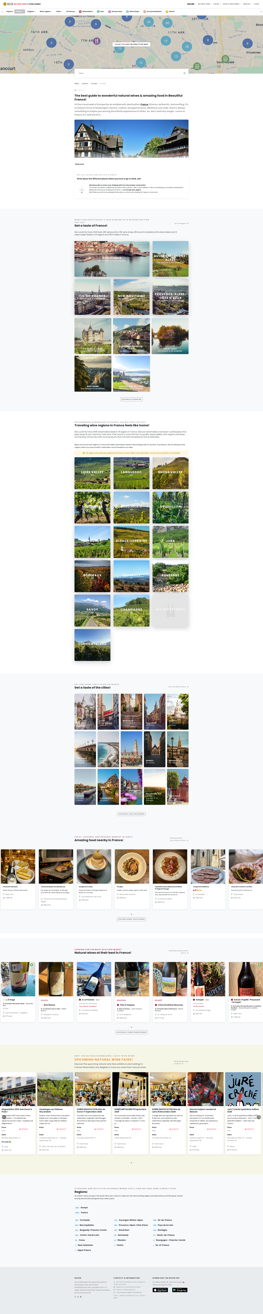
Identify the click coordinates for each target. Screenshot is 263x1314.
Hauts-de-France (163, 1235)
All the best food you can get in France (178, 839)
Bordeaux (82, 758)
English (246, 4)
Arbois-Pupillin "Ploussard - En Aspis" (169, 1000)
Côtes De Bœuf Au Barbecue (91, 887)
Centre (118, 1245)
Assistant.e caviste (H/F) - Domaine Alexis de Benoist (199, 1110)
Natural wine (204, 4)
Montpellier (175, 760)
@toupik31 (82, 1000)
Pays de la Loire (93, 349)
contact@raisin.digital (132, 190)
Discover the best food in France (131, 919)
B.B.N (197, 1009)
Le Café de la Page (126, 1010)
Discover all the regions (131, 399)
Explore (190, 4)
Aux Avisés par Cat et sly (129, 896)
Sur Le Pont (9, 896)
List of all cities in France (177, 687)
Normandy (121, 1235)
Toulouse (151, 723)
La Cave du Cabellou (13, 1010)
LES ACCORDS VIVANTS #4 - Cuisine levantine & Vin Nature (238, 1110)
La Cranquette (49, 1014)
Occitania (82, 1220)
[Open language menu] (251, 4)
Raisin (76, 83)
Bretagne (93, 386)
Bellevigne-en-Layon (154, 795)
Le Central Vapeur (203, 899)
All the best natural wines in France (179, 952)
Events (172, 11)
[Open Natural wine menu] (211, 4)
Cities (58, 11)
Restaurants (117, 11)
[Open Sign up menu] (241, 4)
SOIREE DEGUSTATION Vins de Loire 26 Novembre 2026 (87, 1110)
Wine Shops (134, 11)
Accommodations (154, 11)
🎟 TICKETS (19, 1129)
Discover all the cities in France (131, 814)
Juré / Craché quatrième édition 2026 (164, 1110)
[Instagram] (75, 1297)
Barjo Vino (47, 894)
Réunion (120, 1240)
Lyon (102, 721)
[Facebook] (80, 1297)
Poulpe (158, 887)
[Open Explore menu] (195, 4)
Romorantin (202, 999)
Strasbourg (106, 798)
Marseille (128, 721)
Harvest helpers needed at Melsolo (123, 1110)
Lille (125, 760)
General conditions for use (129, 1295)
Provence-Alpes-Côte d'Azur (131, 1225)
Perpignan (174, 796)
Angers (80, 796)
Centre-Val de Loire (131, 386)
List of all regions (180, 223)
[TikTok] (78, 1297)
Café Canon (238, 1009)
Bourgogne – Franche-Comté (169, 1240)
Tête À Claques (51, 1005)
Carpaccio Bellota (239, 887)
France (19, 11)
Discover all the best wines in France (131, 1032)
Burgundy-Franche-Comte (131, 347)
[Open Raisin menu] (220, 4)
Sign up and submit (231, 4)
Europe (94, 83)
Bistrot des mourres (165, 894)
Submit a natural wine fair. (126, 1290)
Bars (102, 11)
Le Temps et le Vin (88, 1014)
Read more (79, 164)
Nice (102, 758)
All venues (70, 11)
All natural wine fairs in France (181, 1062)
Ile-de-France (162, 1220)
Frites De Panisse (48, 887)
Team (116, 1295)
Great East (170, 349)
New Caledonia (84, 1245)
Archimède (238, 894)
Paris (79, 723)
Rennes (149, 760)
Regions (31, 11)
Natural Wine (161, 1282)
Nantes (173, 721)
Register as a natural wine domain (128, 1287)
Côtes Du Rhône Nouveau (94, 1005)
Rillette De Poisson (11, 887)
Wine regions (45, 11)
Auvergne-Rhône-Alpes (128, 1220)
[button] (131, 914)
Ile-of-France (161, 1245)
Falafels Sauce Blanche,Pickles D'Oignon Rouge (206, 888)
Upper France (83, 1250)
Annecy (127, 798)
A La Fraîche (14, 999)
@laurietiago (45, 1000)
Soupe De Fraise (124, 887)
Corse (80, 1240)
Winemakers (87, 11)
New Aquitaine (84, 1225)
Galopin (126, 999)
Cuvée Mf (238, 999)
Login (256, 4)
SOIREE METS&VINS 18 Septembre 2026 (51, 1110)
